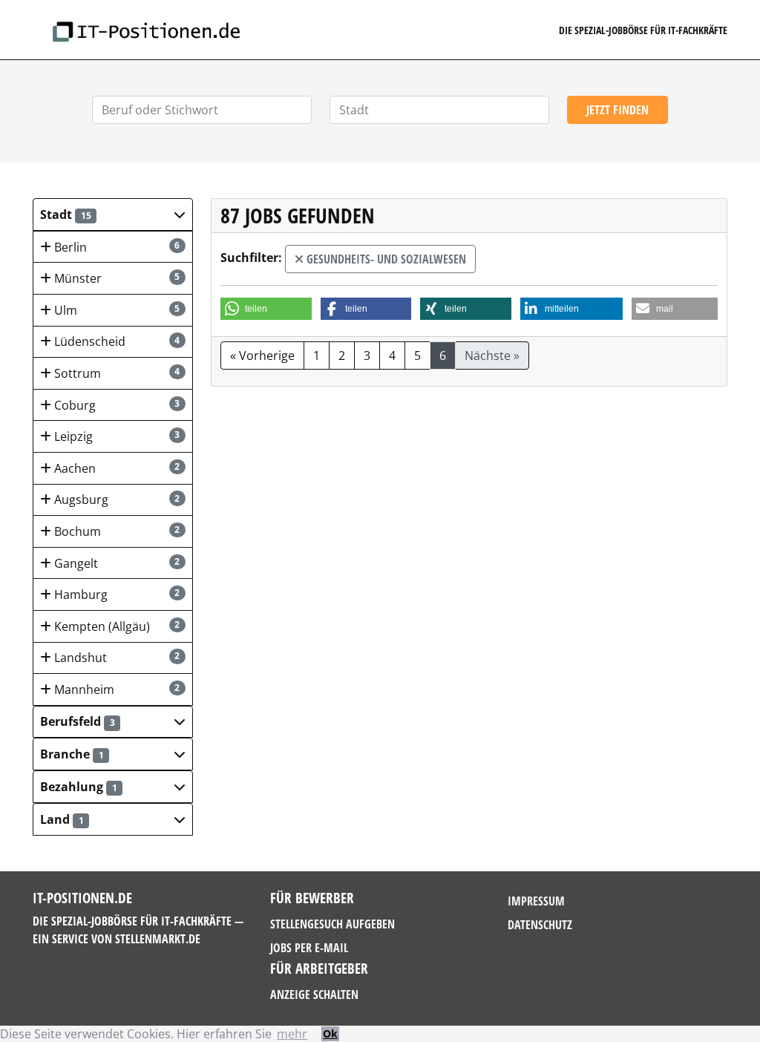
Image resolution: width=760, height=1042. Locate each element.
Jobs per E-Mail (309, 948)
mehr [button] (292, 1034)
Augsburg (115, 499)
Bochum (115, 531)
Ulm (115, 310)
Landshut (115, 657)
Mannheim (115, 689)
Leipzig (115, 436)
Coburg (115, 405)
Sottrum (115, 373)
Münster (115, 278)
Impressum (536, 901)
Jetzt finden (617, 110)
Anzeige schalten (314, 994)
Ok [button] (330, 1033)
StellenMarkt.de (157, 939)
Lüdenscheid (115, 341)
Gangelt (115, 563)
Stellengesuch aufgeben (332, 924)
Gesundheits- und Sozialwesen (385, 259)
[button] (113, 214)
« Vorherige (262, 355)
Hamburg (115, 594)
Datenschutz (540, 925)
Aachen (115, 468)
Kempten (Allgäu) (115, 626)
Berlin (115, 247)
